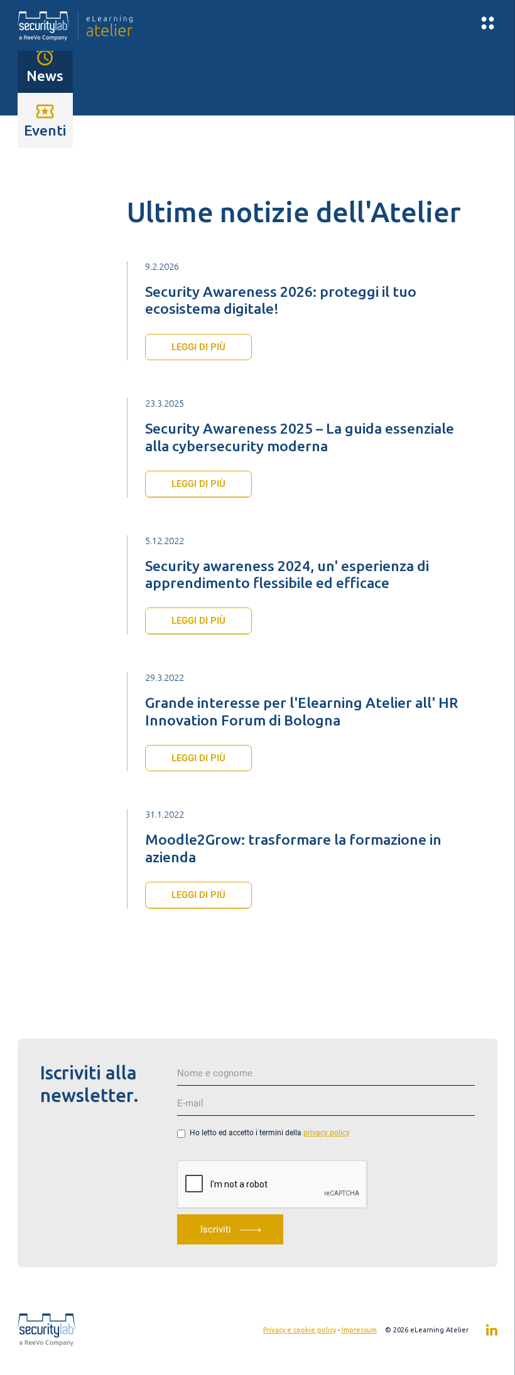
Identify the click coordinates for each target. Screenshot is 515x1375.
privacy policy (326, 1132)
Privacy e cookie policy (299, 1330)
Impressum (359, 1330)
